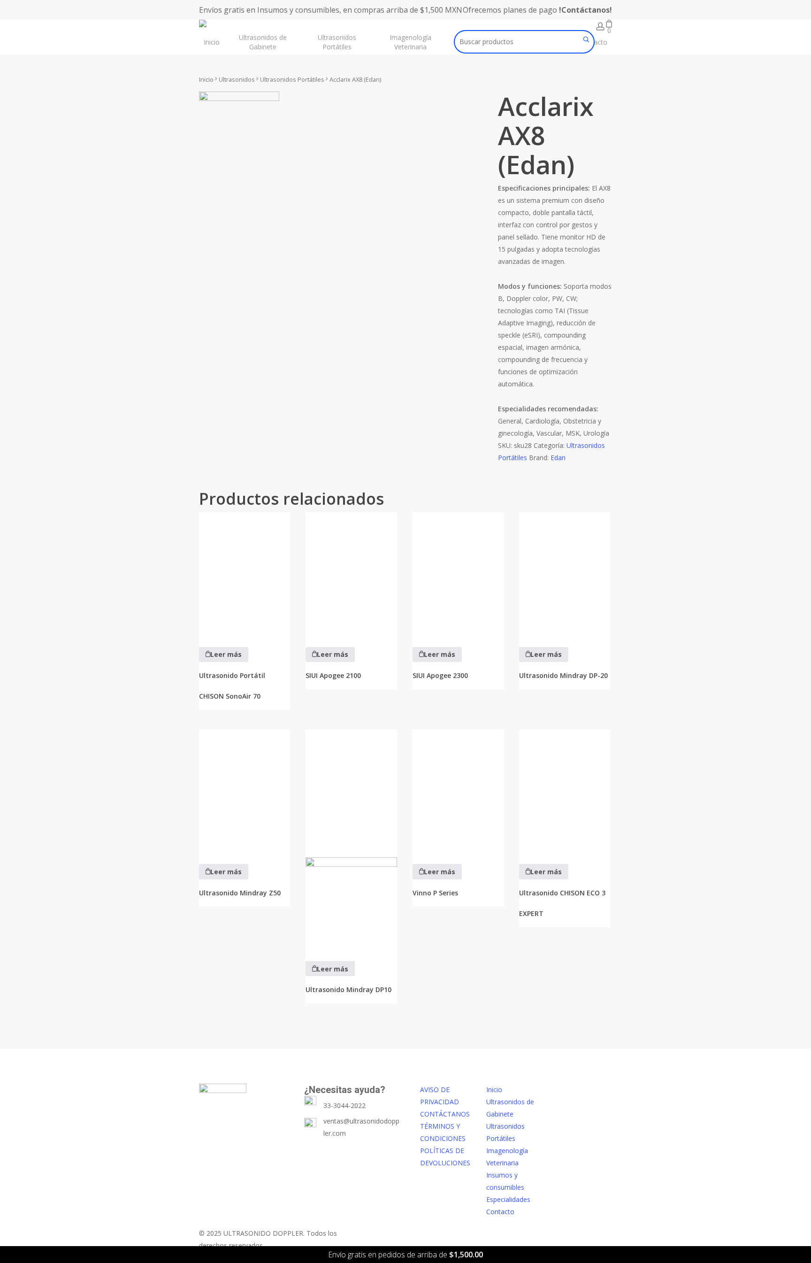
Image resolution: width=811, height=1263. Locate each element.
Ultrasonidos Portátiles (292, 79)
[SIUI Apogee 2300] (458, 573)
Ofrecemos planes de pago (537, 10)
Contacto (500, 1211)
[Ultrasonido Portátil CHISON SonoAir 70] (244, 573)
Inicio (206, 79)
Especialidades (508, 1199)
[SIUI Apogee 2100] (351, 573)
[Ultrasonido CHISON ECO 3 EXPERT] (564, 790)
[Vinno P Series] (458, 790)
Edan (558, 457)
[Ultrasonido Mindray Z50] (244, 790)
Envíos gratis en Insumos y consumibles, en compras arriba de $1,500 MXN (330, 10)
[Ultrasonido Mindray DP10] (351, 839)
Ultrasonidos (237, 79)
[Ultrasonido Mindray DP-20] (564, 573)
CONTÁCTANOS (445, 1113)
